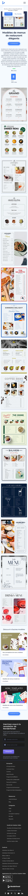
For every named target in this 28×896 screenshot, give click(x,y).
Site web (11, 816)
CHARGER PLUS (14, 713)
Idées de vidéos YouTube (8, 868)
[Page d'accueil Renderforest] (3, 2)
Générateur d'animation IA (8, 853)
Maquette (11, 819)
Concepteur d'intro (11, 836)
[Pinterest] (11, 893)
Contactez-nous (10, 769)
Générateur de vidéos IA (8, 850)
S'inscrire (8, 751)
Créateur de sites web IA (8, 860)
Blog (10, 801)
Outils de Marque (13, 799)
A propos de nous (10, 766)
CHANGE (8, 14)
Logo (10, 811)
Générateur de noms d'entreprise (10, 863)
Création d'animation (12, 830)
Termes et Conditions (11, 782)
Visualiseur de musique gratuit (14, 828)
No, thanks (18, 14)
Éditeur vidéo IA (6, 855)
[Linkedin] (22, 893)
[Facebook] (5, 893)
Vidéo (10, 808)
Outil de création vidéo (12, 841)
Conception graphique (14, 813)
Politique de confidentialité (12, 779)
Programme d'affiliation (12, 776)
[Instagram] (8, 893)
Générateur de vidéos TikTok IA (9, 866)
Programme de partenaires (12, 787)
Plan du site (9, 784)
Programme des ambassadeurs (14, 790)
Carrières (8, 771)
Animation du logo (11, 833)
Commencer (14, 43)
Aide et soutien (10, 774)
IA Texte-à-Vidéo (6, 858)
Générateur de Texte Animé (13, 838)
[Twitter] (15, 893)
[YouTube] (19, 893)
